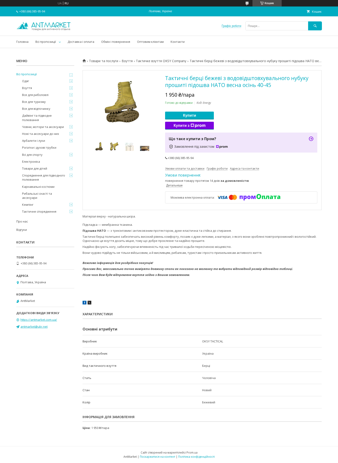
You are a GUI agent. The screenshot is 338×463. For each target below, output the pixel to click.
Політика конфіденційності (196, 457)
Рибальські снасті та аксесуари (37, 195)
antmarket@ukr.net (34, 326)
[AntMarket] (44, 30)
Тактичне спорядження (39, 211)
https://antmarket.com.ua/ (38, 319)
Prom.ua (192, 452)
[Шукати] (315, 25)
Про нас (22, 221)
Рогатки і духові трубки (39, 147)
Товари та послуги (103, 61)
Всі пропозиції (45, 42)
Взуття (127, 61)
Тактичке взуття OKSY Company (161, 61)
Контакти (178, 42)
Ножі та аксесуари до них (40, 134)
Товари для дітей (34, 168)
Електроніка (31, 161)
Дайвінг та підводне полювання (37, 117)
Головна (22, 42)
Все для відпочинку (36, 109)
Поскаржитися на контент (157, 457)
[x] (89, 303)
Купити (189, 115)
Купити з (181, 125)
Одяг (25, 81)
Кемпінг (27, 205)
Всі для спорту (32, 155)
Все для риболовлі (35, 95)
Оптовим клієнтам (150, 42)
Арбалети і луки (33, 141)
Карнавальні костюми (38, 187)
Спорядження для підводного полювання (43, 177)
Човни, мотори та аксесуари (43, 127)
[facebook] (84, 303)
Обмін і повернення (115, 42)
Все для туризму (34, 102)
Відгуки (21, 230)
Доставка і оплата (81, 42)
